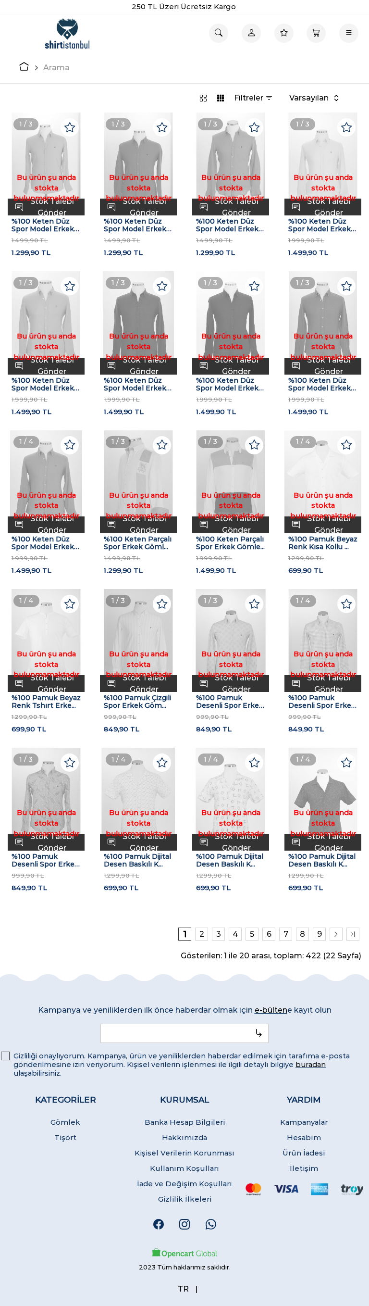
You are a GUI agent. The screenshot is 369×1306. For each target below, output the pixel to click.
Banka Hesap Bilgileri (185, 1122)
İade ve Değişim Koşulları (184, 1183)
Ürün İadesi (304, 1152)
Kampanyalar (304, 1122)
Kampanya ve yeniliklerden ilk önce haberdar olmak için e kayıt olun (185, 1010)
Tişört (65, 1137)
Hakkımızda (184, 1137)
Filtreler (249, 97)
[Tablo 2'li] (203, 98)
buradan (310, 1064)
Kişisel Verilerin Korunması (184, 1152)
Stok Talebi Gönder (52, 207)
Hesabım (304, 1137)
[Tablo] (220, 98)
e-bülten (271, 1010)
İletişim (304, 1168)
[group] (46, 164)
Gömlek (65, 1122)
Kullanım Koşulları (184, 1168)
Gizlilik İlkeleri (184, 1199)
